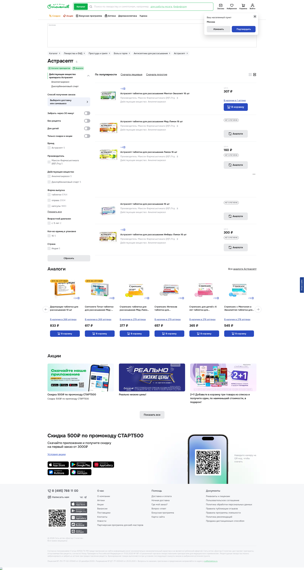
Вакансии (102, 508)
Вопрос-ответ (159, 508)
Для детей (53, 128)
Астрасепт (58, 147)
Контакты (102, 516)
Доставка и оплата (162, 496)
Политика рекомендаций (219, 516)
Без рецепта (54, 120)
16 (54, 235)
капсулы (59, 206)
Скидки (56, 15)
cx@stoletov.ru (211, 561)
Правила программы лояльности (223, 512)
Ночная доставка (161, 500)
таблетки (59, 194)
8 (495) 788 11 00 (65, 491)
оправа (58, 200)
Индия (56, 248)
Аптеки (112, 15)
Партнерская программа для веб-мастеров (120, 525)
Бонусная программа (90, 15)
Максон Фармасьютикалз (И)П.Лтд (65, 162)
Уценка (143, 15)
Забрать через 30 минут (61, 113)
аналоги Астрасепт (244, 269)
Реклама (104, 365)
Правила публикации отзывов (222, 508)
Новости (101, 520)
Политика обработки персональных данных (229, 504)
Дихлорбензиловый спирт (65, 86)
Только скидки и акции (60, 136)
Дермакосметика (127, 15)
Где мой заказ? (160, 504)
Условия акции (57, 454)
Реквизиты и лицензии (218, 496)
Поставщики (103, 512)
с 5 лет (56, 223)
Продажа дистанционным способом (225, 520)
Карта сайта (158, 516)
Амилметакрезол (60, 81)
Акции (69, 15)
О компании (103, 496)
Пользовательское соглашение (222, 500)
